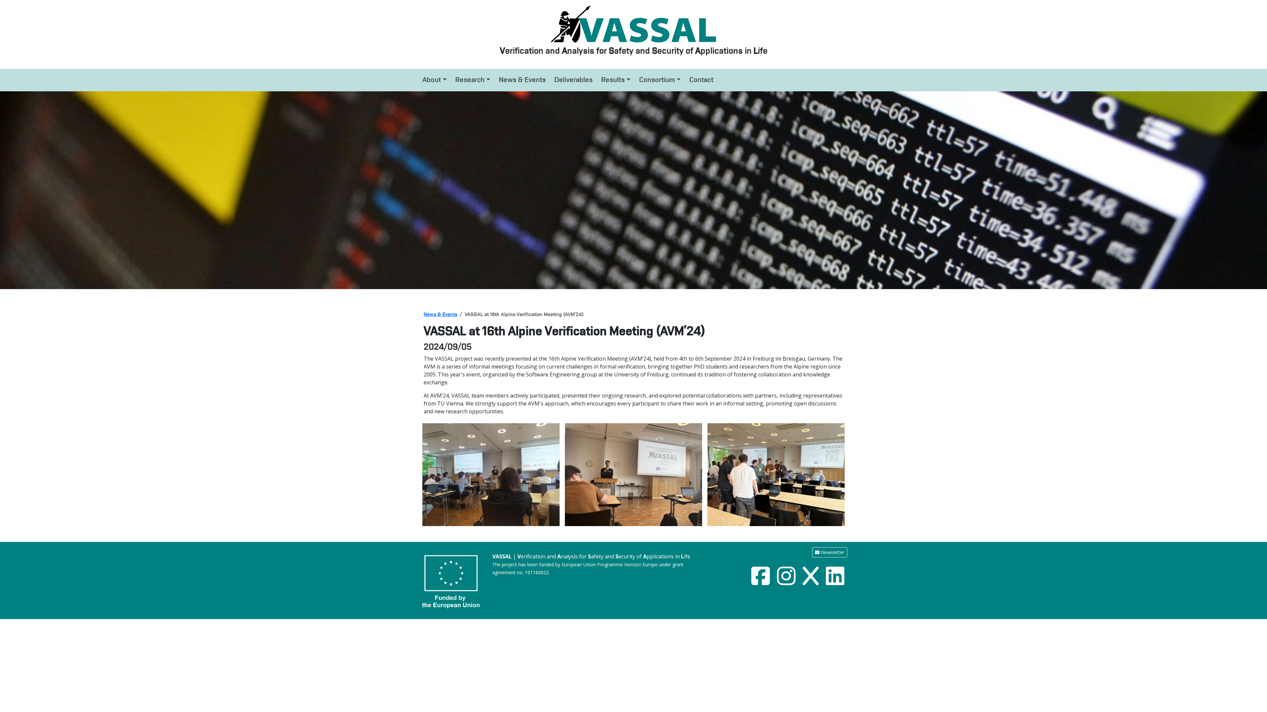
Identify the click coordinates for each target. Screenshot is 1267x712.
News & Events (522, 79)
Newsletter (832, 552)
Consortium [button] (657, 79)
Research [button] (470, 79)
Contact (701, 79)
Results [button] (613, 79)
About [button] (431, 79)
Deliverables (573, 79)
